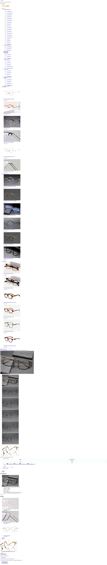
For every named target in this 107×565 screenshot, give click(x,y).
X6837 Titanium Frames (7, 509)
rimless (4, 349)
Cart (1, 0)
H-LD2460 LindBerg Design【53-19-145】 (10, 215)
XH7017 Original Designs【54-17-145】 (9, 156)
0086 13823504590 (4, 562)
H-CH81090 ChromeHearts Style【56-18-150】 (10, 200)
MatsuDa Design (12, 350)
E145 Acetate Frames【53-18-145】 (8, 331)
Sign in (1, 3)
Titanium (1, 349)
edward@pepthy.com (5, 561)
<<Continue (2, 554)
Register (4, 3)
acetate (6, 349)
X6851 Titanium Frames (7, 522)
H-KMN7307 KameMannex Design (8, 258)
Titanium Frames (6, 51)
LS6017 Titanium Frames (7, 113)
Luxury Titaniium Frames (7, 9)
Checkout (5, 554)
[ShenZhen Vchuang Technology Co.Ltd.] (5, 7)
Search (1, 348)
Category (3, 8)
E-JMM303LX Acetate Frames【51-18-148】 (10, 345)
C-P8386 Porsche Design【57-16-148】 (9, 229)
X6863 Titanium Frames (7, 535)
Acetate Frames (6, 52)
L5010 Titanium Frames (7, 127)
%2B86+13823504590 (5, 563)
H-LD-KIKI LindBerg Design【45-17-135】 (10, 186)
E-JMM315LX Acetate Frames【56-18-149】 (10, 302)
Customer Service (3, 557)
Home (1, 350)
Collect (7, 468)
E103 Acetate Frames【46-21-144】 (8, 273)
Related (3, 471)
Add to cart (3, 468)
